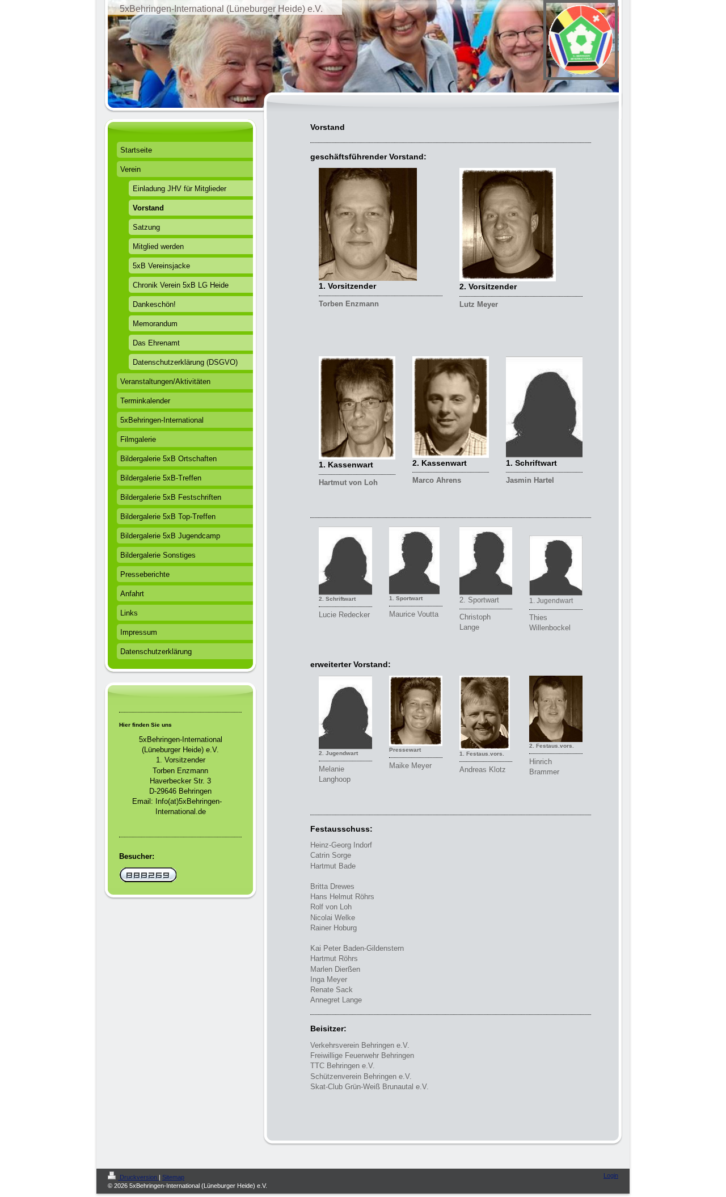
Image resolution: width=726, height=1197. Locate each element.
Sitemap (173, 1177)
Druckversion (138, 1177)
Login (610, 1175)
